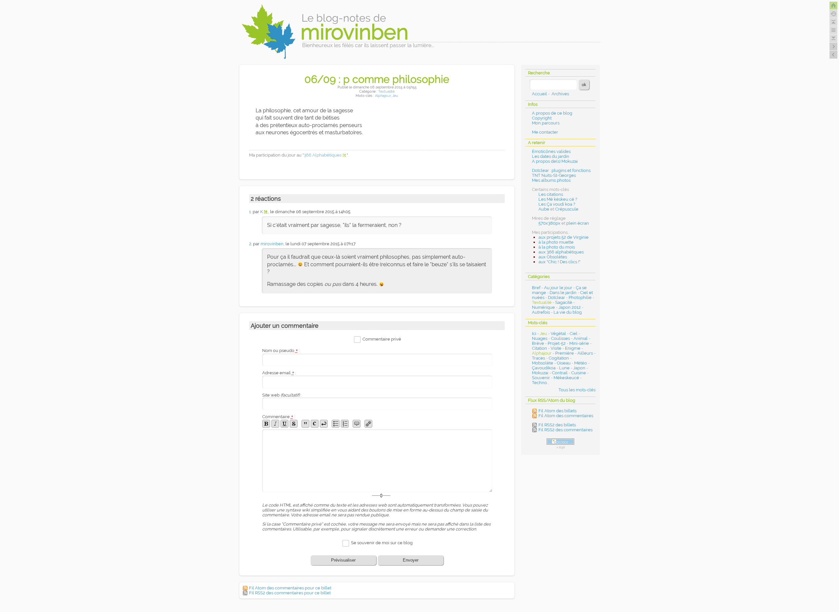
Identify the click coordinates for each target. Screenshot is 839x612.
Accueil (539, 93)
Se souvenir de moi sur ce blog (382, 542)
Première (564, 353)
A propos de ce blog (552, 113)
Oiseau (564, 363)
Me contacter (545, 132)
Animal (581, 338)
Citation (539, 348)
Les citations (550, 194)
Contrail (560, 372)
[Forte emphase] (266, 424)
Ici (534, 333)
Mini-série (579, 343)
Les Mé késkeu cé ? (557, 199)
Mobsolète (542, 363)
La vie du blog (568, 312)
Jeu (395, 96)
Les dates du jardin (550, 156)
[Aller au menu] (833, 30)
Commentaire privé (381, 339)
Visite (556, 348)
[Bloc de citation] (357, 424)
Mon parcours (545, 123)
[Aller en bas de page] (833, 38)
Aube (543, 209)
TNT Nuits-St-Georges (554, 175)
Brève (538, 343)
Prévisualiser (343, 560)
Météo (580, 363)
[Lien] (368, 424)
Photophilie (580, 297)
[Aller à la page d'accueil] (833, 5)
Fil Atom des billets (557, 410)
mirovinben (272, 243)
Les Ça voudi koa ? (556, 204)
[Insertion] (284, 424)
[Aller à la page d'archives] (833, 14)
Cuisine (578, 372)
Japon (579, 367)
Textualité (386, 91)
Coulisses (560, 338)
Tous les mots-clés (576, 389)
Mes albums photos (551, 180)
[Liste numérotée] (345, 424)
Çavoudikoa (544, 367)
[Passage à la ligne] (324, 424)
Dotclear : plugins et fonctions (561, 170)
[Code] (315, 424)
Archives (560, 93)
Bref (536, 287)
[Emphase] (275, 424)
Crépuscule (566, 209)
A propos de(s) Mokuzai (555, 161)
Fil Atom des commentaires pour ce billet (290, 587)
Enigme (572, 348)
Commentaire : (278, 416)
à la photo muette (556, 242)
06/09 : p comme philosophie (376, 79)
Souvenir (541, 377)
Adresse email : (279, 372)
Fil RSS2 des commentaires (565, 429)
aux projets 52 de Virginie (563, 237)
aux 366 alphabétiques (561, 252)
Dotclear (556, 297)
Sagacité (563, 302)
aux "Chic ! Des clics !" (559, 261)
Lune (564, 367)
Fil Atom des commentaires (565, 415)
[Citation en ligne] (305, 424)
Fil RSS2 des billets (557, 424)
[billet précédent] (833, 46)
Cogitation (559, 358)
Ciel (573, 333)
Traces (538, 358)
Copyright (542, 118)
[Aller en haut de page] (833, 22)
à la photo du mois (556, 247)
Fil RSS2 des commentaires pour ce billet (290, 592)
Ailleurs (585, 353)
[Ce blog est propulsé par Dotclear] (560, 441)
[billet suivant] (833, 55)
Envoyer (411, 560)
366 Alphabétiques (322, 155)
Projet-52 (557, 343)
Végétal (558, 333)
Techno (539, 382)
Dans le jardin (563, 292)
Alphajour (383, 96)
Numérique (543, 307)
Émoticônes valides (551, 151)
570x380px (549, 223)
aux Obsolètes (552, 256)
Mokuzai (540, 372)
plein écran (577, 223)
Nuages (539, 338)
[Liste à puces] (336, 424)
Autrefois (541, 312)
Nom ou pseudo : (281, 350)
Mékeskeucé (566, 377)
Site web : (281, 395)
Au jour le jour (558, 287)
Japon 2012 (569, 307)
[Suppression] (294, 424)
